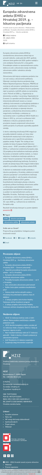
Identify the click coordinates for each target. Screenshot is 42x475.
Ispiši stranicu (10, 43)
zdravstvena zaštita (11, 222)
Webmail (8, 465)
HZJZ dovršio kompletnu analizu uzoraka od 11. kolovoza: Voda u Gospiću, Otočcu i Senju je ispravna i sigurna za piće (20, 327)
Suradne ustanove (11, 414)
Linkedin (32, 238)
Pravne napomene (11, 467)
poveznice (6, 210)
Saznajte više (32, 473)
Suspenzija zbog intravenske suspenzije (19, 342)
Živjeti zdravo (10, 424)
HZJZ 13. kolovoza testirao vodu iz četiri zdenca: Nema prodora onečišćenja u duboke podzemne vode (19, 320)
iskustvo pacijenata (17, 218)
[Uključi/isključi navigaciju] (36, 3)
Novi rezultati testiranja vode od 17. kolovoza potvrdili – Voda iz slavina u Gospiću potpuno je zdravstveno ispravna (20, 335)
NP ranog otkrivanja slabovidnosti (17, 419)
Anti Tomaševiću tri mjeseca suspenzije (19, 340)
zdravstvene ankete (28, 222)
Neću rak (8, 417)
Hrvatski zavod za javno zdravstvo (13, 27)
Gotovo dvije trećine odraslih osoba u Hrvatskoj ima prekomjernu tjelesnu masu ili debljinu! (18, 294)
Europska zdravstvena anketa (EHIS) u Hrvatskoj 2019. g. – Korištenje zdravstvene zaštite (18, 260)
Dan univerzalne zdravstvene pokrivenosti (20, 285)
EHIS (6, 218)
